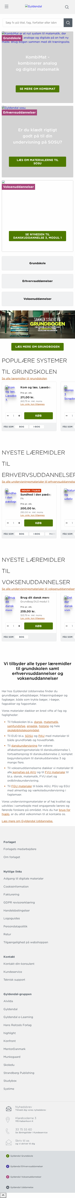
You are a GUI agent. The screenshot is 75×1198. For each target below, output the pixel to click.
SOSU (29, 736)
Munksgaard (11, 1056)
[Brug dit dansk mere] (10, 603)
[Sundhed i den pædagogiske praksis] (10, 496)
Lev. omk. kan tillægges (32, 404)
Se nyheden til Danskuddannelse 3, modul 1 (37, 236)
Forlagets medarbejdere (19, 849)
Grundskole (12, 38)
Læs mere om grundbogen (37, 346)
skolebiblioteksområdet (23, 730)
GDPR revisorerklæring (19, 902)
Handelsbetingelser (16, 910)
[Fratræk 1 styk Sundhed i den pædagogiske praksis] (8, 523)
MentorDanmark (14, 1049)
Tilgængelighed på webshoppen (25, 942)
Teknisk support (14, 979)
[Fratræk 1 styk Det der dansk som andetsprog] (67, 626)
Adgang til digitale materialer (23, 878)
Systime (8, 1088)
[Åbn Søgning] (67, 7)
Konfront (9, 1041)
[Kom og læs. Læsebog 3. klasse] (10, 393)
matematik (51, 722)
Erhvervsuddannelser (19, 112)
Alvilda (8, 1001)
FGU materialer (21, 786)
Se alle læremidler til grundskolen (24, 378)
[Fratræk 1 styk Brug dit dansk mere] (8, 626)
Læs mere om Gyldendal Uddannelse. (27, 821)
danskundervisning (24, 745)
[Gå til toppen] (3, 1195)
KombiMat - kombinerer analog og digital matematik (37, 63)
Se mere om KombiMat (37, 88)
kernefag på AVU (24, 772)
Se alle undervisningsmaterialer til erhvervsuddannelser (37, 482)
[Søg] (68, 22)
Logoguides (11, 918)
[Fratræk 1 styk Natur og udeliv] (67, 523)
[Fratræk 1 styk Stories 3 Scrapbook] (67, 415)
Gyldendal (10, 1009)
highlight (9, 1033)
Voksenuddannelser (18, 187)
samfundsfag (16, 726)
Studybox (10, 1080)
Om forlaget (11, 857)
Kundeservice (12, 971)
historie (44, 726)
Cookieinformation (16, 886)
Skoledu (8, 1065)
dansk (38, 722)
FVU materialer (55, 772)
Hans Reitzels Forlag (17, 1025)
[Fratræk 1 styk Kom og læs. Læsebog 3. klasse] (8, 415)
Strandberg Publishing (18, 1073)
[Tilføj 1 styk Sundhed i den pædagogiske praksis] (19, 523)
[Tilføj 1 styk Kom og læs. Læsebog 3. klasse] (19, 415)
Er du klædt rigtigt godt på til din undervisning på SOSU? (37, 136)
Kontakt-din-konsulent (18, 963)
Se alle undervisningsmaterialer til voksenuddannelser (37, 589)
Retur (7, 934)
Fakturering (11, 894)
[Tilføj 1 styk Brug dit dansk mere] (19, 626)
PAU (41, 736)
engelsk (32, 726)
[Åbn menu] (6, 7)
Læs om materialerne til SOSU (37, 161)
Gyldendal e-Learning (18, 1017)
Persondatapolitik (15, 926)
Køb (38, 415)
